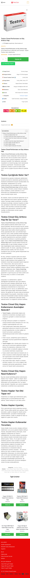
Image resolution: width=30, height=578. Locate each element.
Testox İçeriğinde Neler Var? (11, 134)
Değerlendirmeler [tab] (6, 125)
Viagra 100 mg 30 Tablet (7, 566)
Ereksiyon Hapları (24, 95)
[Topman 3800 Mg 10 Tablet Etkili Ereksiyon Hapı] (22, 486)
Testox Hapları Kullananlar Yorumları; (13, 145)
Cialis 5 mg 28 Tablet (6, 568)
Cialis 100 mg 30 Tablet (7, 564)
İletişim (3, 558)
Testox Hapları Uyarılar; (10, 144)
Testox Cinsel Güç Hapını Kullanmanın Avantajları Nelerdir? (16, 138)
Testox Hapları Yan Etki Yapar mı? (12, 142)
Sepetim (3, 549)
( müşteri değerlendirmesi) (14, 54)
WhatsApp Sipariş (9, 63)
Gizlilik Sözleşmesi (6, 544)
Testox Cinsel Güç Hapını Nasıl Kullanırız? (14, 141)
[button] (27, 10)
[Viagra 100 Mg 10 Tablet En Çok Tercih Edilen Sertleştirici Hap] (22, 516)
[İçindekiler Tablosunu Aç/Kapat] (25, 131)
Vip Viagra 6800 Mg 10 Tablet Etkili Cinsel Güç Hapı (8, 527)
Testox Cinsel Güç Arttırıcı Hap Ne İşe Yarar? (15, 136)
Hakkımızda (4, 554)
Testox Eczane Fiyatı (11, 469)
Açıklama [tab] (3, 121)
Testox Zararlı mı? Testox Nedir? (18, 472)
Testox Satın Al (7, 472)
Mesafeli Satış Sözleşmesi (8, 546)
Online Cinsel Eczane (10, 571)
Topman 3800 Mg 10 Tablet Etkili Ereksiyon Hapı (22, 498)
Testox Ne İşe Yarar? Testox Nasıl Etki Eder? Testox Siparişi (15, 470)
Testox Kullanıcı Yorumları (22, 469)
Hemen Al (18, 59)
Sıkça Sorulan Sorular (6, 556)
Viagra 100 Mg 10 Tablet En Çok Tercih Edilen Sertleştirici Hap (22, 527)
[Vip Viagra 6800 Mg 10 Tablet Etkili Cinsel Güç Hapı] (7, 516)
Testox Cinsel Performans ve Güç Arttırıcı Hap (14, 133)
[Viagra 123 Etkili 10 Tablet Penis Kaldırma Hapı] (7, 486)
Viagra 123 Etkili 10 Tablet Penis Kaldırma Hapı (7, 498)
